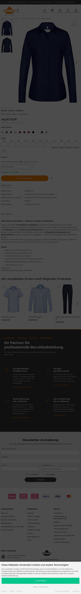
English (11, 591)
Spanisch (19, 591)
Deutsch (4, 591)
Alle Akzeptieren (40, 580)
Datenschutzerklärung (62, 591)
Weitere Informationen (40, 587)
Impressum (75, 591)
